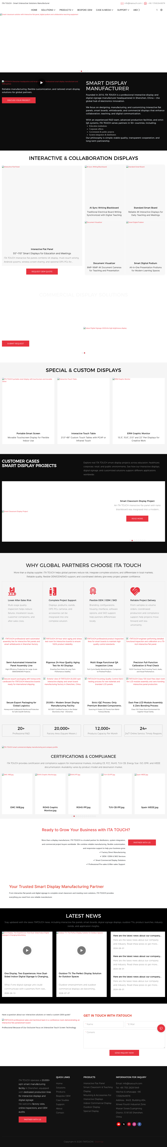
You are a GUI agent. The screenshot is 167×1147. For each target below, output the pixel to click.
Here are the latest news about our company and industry (136, 935)
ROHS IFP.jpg (83, 807)
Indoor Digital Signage (28, 313)
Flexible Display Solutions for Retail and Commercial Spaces (33, 318)
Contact (60, 1112)
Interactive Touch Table (83, 433)
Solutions (60, 1087)
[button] (139, 10)
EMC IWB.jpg (17, 807)
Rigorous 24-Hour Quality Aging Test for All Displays (63, 664)
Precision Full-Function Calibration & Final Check (145, 664)
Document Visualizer (104, 263)
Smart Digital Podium (145, 263)
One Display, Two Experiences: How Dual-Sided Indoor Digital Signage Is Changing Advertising (26, 975)
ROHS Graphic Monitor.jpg (50, 809)
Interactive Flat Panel (42, 249)
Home (59, 1083)
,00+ (62, 728)
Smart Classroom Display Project (137, 501)
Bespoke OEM (63, 1096)
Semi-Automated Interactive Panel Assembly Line (21, 664)
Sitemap (98, 1141)
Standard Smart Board (145, 208)
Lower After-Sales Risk (19, 600)
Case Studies (62, 1100)
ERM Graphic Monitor (138, 433)
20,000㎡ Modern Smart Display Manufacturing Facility (62, 704)
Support (60, 1104)
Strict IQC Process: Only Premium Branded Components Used (104, 704)
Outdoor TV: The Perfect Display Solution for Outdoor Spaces (80, 975)
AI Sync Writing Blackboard (104, 208)
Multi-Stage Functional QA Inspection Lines (104, 664)
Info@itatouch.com (132, 1083)
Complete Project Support (62, 600)
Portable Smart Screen (28, 433)
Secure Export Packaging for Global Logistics (21, 704)
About (59, 1108)
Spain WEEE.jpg (149, 807)
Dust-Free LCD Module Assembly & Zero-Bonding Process (146, 704)
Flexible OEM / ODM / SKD (103, 600)
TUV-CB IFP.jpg (116, 807)
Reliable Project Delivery (143, 600)
